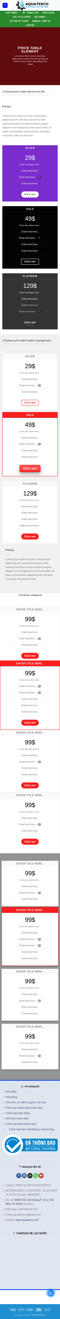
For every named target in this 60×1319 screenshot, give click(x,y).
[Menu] (5, 5)
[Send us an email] (30, 1175)
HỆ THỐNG (39, 17)
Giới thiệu (11, 1091)
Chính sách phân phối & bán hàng (24, 1107)
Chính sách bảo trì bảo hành (21, 1124)
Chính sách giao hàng (18, 1113)
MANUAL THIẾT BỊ (41, 21)
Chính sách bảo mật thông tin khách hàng (31, 1129)
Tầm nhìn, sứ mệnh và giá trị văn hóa (26, 1102)
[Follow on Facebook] (18, 1175)
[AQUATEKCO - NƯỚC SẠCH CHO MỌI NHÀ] (32, 5)
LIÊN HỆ (30, 25)
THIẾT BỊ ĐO (48, 13)
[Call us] (35, 1175)
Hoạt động (11, 1097)
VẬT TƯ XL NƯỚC (22, 17)
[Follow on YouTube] (41, 1175)
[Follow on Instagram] (24, 1175)
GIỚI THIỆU (11, 13)
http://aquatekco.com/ (27, 1220)
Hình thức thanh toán (17, 1118)
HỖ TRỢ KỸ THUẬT (19, 21)
